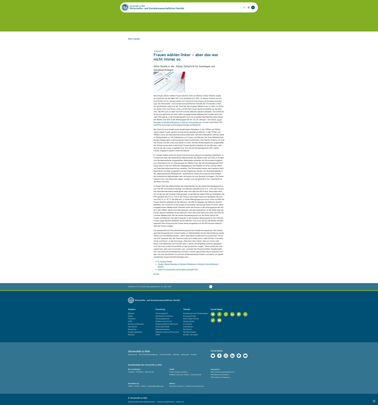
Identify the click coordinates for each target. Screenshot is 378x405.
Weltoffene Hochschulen (219, 375)
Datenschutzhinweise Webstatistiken (141, 402)
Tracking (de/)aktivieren (165, 402)
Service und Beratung (136, 324)
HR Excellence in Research (220, 377)
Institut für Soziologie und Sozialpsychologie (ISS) (178, 269)
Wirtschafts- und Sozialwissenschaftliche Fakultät (157, 8)
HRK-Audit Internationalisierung (222, 372)
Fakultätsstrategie (189, 332)
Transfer (186, 309)
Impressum (185, 354)
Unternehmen (188, 327)
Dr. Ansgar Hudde (174, 101)
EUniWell (139, 372)
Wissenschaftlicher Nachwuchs (167, 324)
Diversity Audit (196, 375)
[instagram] (226, 314)
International (132, 327)
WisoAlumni (187, 329)
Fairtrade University (176, 386)
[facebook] (219, 314)
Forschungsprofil (162, 313)
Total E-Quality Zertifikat (178, 372)
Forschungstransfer (163, 327)
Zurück (156, 274)
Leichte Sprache (165, 354)
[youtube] (219, 320)
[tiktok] (213, 320)
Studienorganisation (135, 332)
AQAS (143, 386)
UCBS (130, 321)
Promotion (131, 319)
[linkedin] (232, 314)
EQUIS (136, 386)
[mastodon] (239, 314)
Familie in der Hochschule (194, 386)
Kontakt (194, 354)
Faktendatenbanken (163, 329)
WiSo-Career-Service (191, 319)
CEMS (130, 386)
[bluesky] (213, 314)
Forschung (160, 309)
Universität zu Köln (143, 6)
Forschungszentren (162, 319)
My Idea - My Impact (190, 335)
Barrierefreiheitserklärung (148, 354)
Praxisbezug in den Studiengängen (195, 313)
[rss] (245, 314)
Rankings (131, 335)
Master (130, 316)
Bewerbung (132, 329)
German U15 (149, 372)
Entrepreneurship (189, 316)
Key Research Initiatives (164, 316)
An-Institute (187, 324)
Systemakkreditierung (155, 386)
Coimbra (131, 372)
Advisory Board (188, 321)
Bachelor (131, 313)
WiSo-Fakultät (134, 39)
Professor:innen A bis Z (164, 321)
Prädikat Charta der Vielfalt (179, 375)
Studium (132, 309)
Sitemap (176, 354)
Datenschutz (132, 354)
